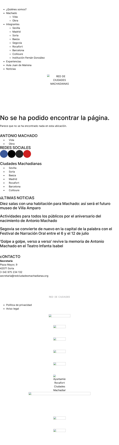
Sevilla (16, 27)
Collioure (17, 53)
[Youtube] (27, 154)
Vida (15, 16)
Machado (11, 13)
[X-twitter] (11, 154)
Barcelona (18, 50)
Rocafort (17, 46)
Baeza (16, 39)
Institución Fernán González (28, 57)
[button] (59, 5)
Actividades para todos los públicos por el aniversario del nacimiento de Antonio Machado (50, 218)
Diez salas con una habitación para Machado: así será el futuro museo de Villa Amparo (55, 205)
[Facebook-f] (4, 154)
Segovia (17, 42)
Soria (15, 35)
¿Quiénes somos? (16, 9)
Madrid (16, 31)
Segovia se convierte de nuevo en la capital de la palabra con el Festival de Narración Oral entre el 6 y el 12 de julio (56, 231)
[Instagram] (19, 154)
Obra (15, 20)
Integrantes (12, 24)
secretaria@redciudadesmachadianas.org (24, 275)
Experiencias (13, 61)
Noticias (11, 68)
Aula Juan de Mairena (18, 65)
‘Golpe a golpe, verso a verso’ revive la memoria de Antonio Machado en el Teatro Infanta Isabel (52, 243)
